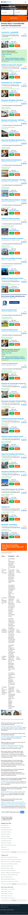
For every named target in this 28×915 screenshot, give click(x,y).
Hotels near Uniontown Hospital (8, 870)
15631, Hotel (4, 895)
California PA (4, 847)
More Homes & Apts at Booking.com (13, 296)
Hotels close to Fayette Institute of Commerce (11, 859)
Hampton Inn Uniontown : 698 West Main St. (12, 120)
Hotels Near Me (3, 907)
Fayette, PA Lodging (5, 836)
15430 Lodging (4, 893)
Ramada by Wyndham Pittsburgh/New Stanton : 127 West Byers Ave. (13, 401)
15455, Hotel (4, 891)
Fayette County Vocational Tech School (9, 881)
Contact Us (3, 905)
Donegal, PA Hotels (5, 834)
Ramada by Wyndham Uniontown (12, 100)
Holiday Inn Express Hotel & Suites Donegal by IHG (12, 278)
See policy (17, 88)
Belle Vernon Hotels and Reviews (8, 845)
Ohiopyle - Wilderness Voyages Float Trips (10, 872)
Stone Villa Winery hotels (6, 877)
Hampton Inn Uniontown (7, 726)
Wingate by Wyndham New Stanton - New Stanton (13, 471)
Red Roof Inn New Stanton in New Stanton (12, 436)
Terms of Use (13, 905)
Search (22, 812)
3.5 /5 (17, 599)
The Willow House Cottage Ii (15, 727)
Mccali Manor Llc (19, 736)
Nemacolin (3, 738)
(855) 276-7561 (7, 54)
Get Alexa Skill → (5, 61)
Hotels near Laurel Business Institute (9, 863)
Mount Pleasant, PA (5, 827)
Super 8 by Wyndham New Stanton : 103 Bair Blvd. (13, 454)
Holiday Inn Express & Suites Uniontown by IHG (12, 802)
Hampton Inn (5, 507)
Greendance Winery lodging (7, 868)
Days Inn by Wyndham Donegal (11, 258)
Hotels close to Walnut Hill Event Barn (9, 874)
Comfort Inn (4, 745)
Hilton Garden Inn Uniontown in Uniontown (11, 160)
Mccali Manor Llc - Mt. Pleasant (11, 82)
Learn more (17, 71)
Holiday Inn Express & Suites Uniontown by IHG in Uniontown (11, 218)
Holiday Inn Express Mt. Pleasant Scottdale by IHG (11, 65)
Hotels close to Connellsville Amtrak (9, 857)
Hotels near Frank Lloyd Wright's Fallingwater (11, 861)
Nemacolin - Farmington (9, 524)
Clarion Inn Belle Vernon (9, 310)
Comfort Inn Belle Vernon (9, 330)
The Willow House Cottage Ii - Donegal (13, 200)
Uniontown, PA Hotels (6, 832)
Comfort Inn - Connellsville (9, 32)
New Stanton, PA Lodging (6, 838)
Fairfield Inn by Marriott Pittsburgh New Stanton (12, 418)
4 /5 (17, 569)
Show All (14, 852)
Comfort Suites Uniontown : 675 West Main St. (13, 180)
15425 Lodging (4, 889)
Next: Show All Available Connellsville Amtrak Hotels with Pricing (13, 547)
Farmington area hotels (6, 840)
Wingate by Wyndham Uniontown (12, 238)
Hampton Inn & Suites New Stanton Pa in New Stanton (13, 383)
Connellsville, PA (4, 825)
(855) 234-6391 (10, 909)
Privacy (18, 905)
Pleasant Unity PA (5, 849)
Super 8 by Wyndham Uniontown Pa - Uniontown (13, 140)
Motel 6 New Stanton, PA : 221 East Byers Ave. (12, 489)
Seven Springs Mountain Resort (8, 879)
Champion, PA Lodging (6, 842)
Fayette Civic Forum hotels (7, 866)
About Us (8, 905)
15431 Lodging (4, 898)
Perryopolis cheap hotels (6, 829)
